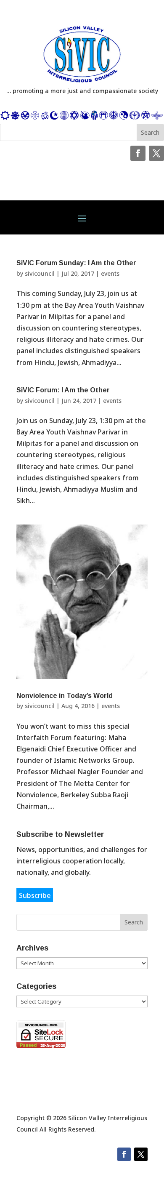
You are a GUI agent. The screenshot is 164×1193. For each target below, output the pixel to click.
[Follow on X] (156, 153)
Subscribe (35, 895)
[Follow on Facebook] (137, 153)
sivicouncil (40, 273)
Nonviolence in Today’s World (64, 695)
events (110, 273)
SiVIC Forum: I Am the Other (63, 390)
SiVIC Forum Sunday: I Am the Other (76, 262)
